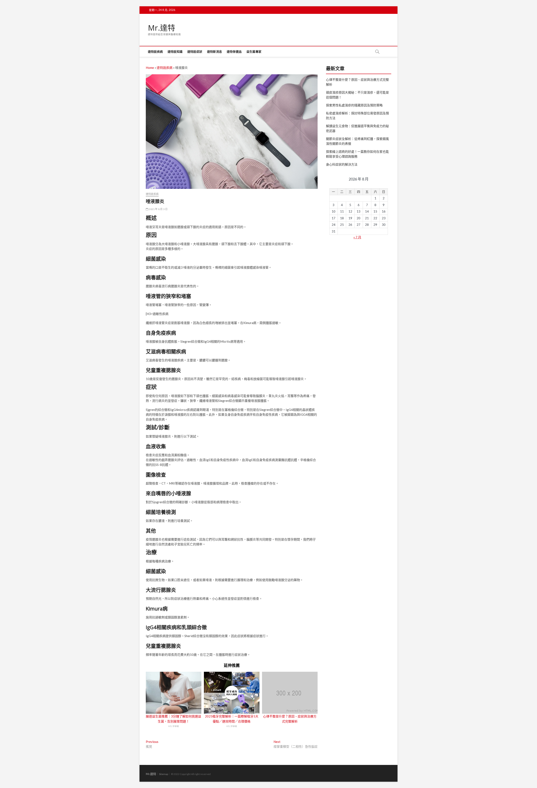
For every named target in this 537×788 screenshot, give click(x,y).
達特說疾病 (155, 51)
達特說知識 (175, 51)
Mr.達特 (161, 28)
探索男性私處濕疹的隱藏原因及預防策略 (354, 105)
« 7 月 (357, 237)
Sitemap (163, 774)
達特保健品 (234, 51)
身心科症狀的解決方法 (341, 164)
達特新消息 (214, 51)
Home (150, 67)
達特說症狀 (194, 51)
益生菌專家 (253, 51)
